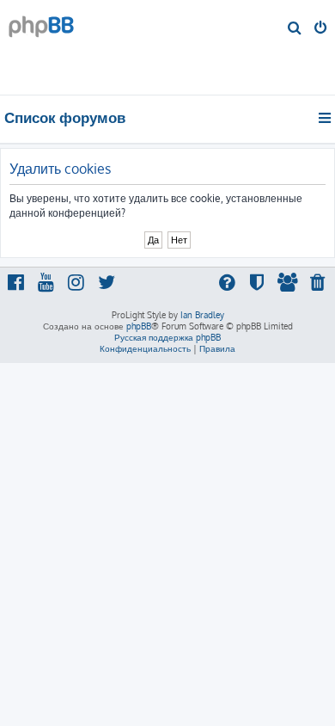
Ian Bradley (202, 315)
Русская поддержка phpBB (167, 337)
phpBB (138, 326)
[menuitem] (295, 29)
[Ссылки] (326, 117)
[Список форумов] (111, 47)
